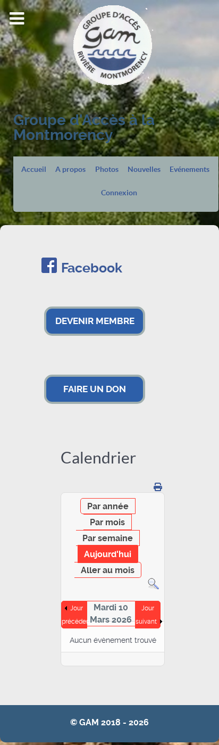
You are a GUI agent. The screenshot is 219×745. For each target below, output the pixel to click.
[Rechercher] (153, 583)
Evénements (189, 169)
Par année (108, 506)
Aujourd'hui (107, 554)
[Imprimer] (158, 487)
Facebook (91, 268)
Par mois (107, 522)
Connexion (119, 193)
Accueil (33, 169)
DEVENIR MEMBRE (94, 321)
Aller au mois (107, 570)
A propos (70, 169)
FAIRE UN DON (94, 389)
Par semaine (107, 538)
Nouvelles (144, 169)
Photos (107, 169)
